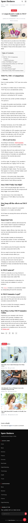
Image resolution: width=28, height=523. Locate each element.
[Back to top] (24, 519)
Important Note (7, 65)
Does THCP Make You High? (10, 61)
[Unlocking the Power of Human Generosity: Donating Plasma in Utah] (14, 378)
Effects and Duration (9, 60)
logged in (10, 425)
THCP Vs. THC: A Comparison (10, 57)
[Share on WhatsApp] (16, 333)
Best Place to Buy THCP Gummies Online (13, 70)
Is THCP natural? (7, 67)
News (2, 447)
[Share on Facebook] (9, 333)
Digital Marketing (5, 467)
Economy (3, 459)
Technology (4, 471)
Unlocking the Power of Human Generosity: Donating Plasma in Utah (12, 388)
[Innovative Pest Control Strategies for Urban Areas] (14, 355)
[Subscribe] (26, 513)
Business (3, 451)
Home (2, 5)
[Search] (22, 1)
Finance (3, 455)
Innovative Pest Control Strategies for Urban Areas (12, 365)
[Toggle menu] (25, 1)
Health (6, 5)
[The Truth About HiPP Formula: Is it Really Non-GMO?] (14, 401)
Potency (6, 58)
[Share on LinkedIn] (13, 333)
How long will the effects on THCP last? (13, 63)
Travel (2, 478)
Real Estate (3, 463)
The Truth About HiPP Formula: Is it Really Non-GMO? (13, 412)
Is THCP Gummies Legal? (9, 69)
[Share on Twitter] (6, 333)
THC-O (5, 287)
